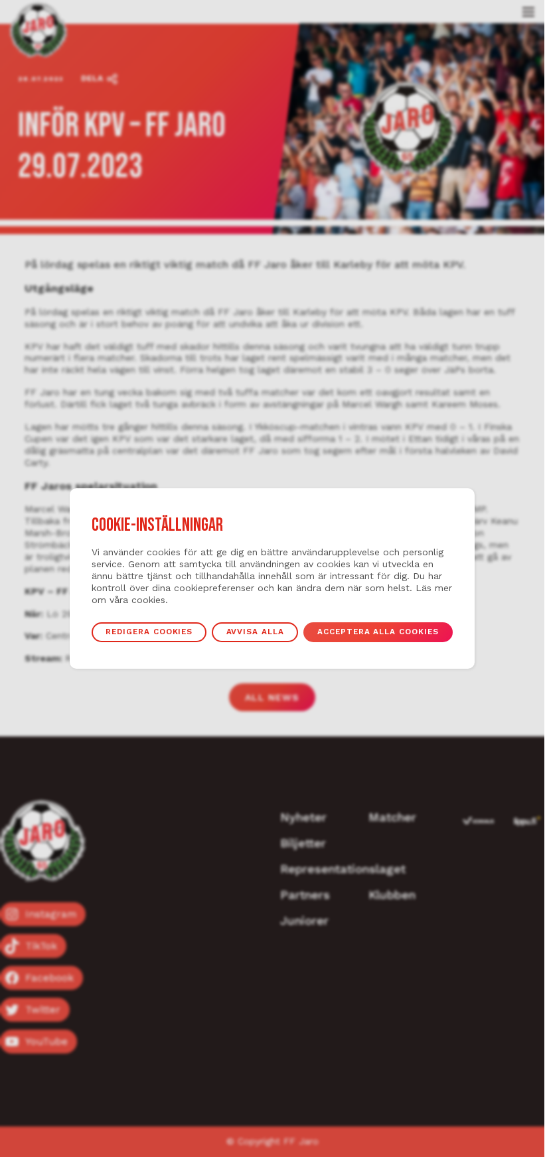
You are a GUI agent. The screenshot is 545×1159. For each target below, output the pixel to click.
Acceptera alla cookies (378, 631)
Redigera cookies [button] (149, 631)
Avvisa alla (255, 631)
